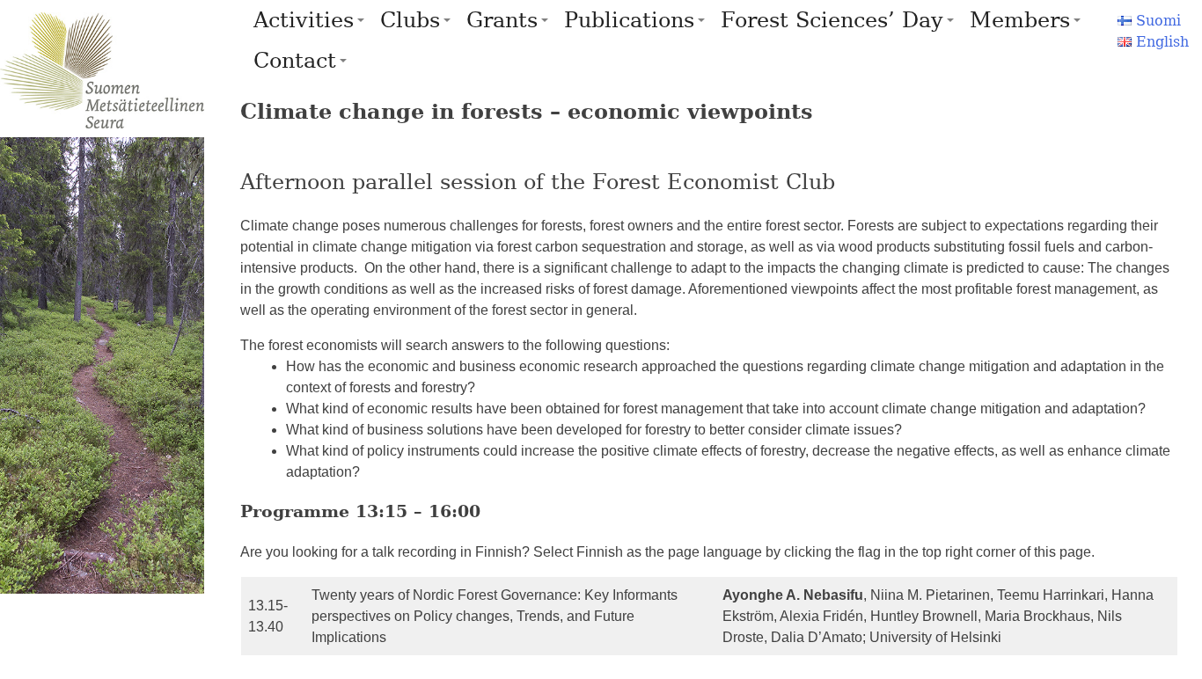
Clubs (410, 20)
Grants (502, 20)
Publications (629, 20)
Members (1020, 20)
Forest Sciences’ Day (832, 20)
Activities (303, 20)
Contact (294, 60)
